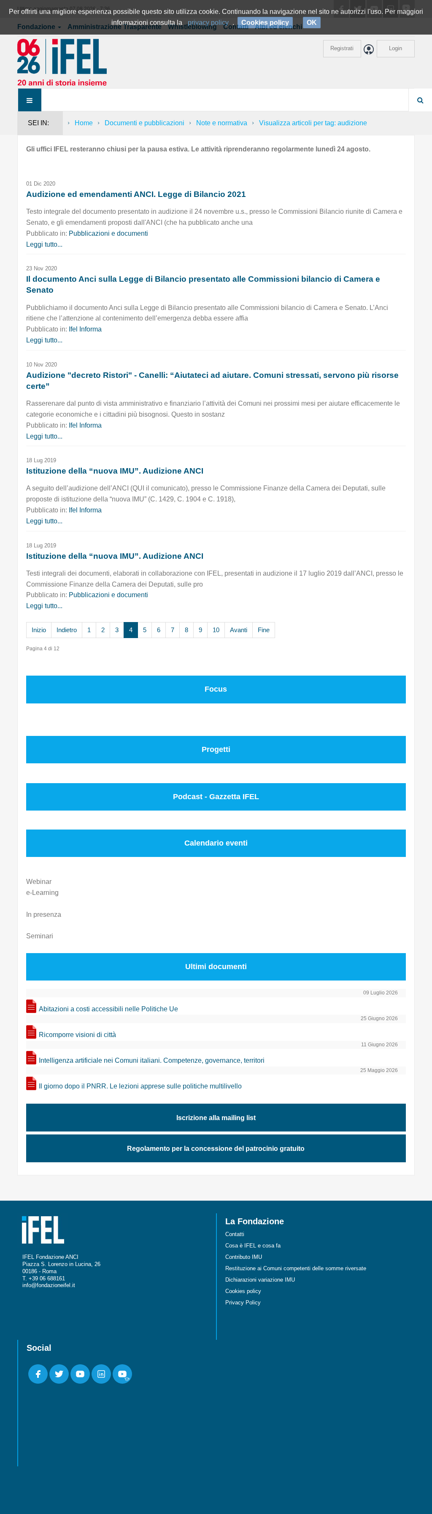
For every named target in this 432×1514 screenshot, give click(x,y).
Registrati (342, 48)
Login (395, 48)
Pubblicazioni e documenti (108, 233)
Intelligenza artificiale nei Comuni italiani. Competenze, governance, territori (152, 1060)
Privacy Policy (243, 1302)
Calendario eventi (216, 843)
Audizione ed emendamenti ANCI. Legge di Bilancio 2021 (136, 194)
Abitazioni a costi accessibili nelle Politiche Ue (108, 1009)
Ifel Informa (85, 329)
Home (84, 123)
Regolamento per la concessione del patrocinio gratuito (216, 1148)
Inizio (39, 629)
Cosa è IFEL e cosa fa (253, 1245)
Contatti (234, 1234)
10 (216, 629)
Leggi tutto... (44, 244)
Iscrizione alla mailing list (216, 1117)
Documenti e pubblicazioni (144, 123)
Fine (264, 629)
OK (312, 22)
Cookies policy (243, 1291)
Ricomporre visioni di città (77, 1034)
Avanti (238, 629)
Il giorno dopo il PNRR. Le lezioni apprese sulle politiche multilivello (140, 1086)
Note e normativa (221, 123)
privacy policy (208, 22)
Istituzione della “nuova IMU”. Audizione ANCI (114, 470)
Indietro (67, 629)
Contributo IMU (243, 1257)
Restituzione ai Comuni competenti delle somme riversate (295, 1268)
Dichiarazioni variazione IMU (260, 1280)
